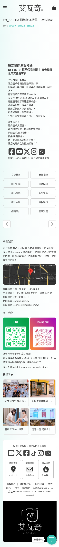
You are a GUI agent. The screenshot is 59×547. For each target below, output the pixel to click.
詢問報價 (39, 484)
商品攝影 (43, 193)
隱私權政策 (25, 484)
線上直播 (15, 202)
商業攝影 (21, 26)
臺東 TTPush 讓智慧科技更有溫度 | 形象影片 (28, 429)
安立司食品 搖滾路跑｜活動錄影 (21, 401)
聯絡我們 (43, 211)
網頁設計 (15, 211)
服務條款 (11, 484)
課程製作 (43, 202)
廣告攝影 (30, 26)
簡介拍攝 (15, 184)
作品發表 (12, 26)
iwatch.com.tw (21, 301)
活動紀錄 (43, 184)
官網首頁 (15, 174)
